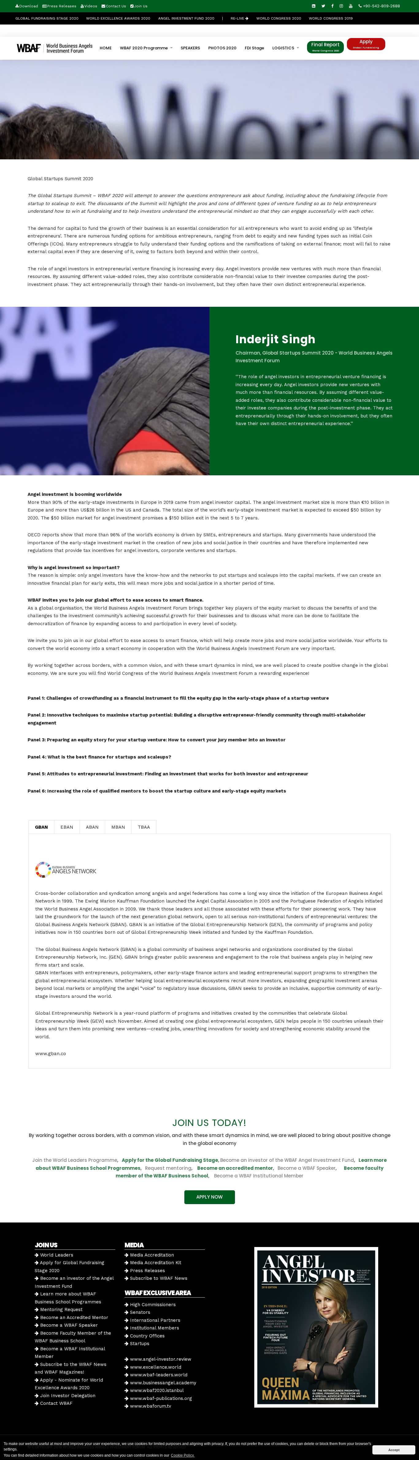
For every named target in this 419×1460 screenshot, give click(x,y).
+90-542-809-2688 (381, 6)
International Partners (154, 1320)
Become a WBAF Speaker (307, 1168)
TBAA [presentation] (144, 827)
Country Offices (147, 1336)
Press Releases (61, 6)
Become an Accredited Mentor (73, 1317)
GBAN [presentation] (41, 827)
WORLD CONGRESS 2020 (278, 18)
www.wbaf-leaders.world (158, 1375)
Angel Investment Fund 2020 (186, 18)
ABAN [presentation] (92, 827)
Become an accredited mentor (235, 1168)
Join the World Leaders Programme (74, 1160)
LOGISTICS (283, 48)
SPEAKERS (190, 48)
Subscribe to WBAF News (158, 1278)
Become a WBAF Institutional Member (256, 1176)
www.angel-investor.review (160, 1359)
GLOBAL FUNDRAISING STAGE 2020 (47, 18)
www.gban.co (50, 1053)
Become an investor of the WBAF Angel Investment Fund (287, 1160)
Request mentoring (166, 1168)
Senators (139, 1312)
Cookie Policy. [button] (182, 1455)
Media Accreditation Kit (155, 1262)
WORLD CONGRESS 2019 (331, 18)
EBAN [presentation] (66, 827)
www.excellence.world (155, 1367)
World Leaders (56, 1255)
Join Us (141, 6)
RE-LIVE (238, 18)
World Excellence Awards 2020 (118, 18)
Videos (90, 6)
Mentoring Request (61, 1309)
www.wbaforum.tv (150, 1406)
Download (28, 6)
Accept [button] (394, 1450)
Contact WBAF (55, 1403)
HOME (106, 48)
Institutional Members (154, 1328)
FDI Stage (254, 48)
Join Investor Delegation (67, 1395)
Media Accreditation (151, 1255)
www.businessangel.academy (162, 1383)
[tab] (41, 827)
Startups (139, 1343)
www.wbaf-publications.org (160, 1398)
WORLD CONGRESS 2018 (39, 31)
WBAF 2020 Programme (144, 48)
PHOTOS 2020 (222, 48)
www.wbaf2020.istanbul (156, 1390)
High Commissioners (152, 1304)
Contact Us (116, 6)
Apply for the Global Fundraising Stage (170, 1160)
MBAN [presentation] (118, 827)
